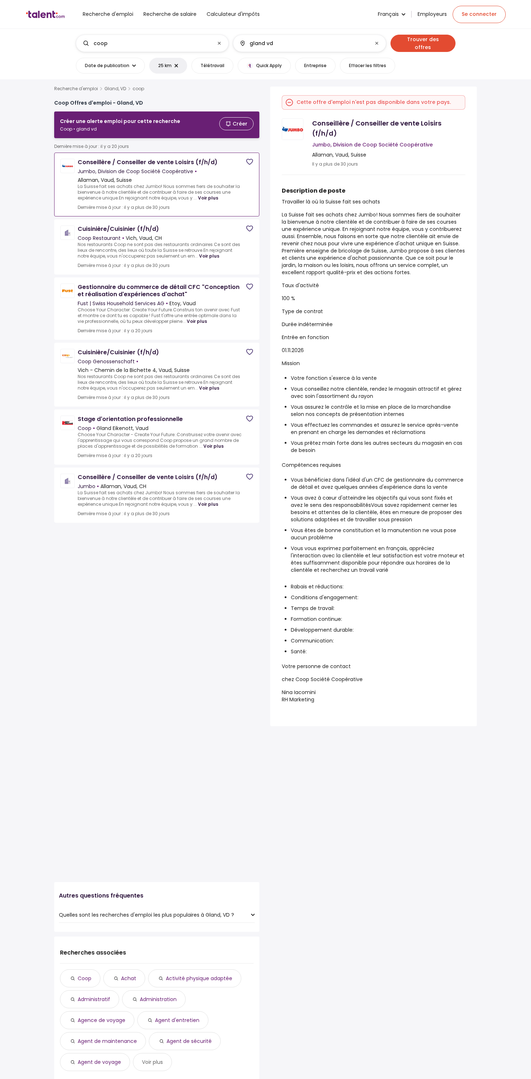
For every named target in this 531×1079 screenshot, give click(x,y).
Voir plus (208, 198)
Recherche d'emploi (76, 89)
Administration (158, 999)
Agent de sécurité (189, 1041)
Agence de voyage (101, 1020)
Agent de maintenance (107, 1041)
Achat (128, 978)
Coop (84, 978)
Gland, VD (115, 89)
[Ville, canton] (303, 43)
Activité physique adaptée (199, 978)
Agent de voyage (99, 1062)
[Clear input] (219, 43)
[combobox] (152, 43)
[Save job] (249, 162)
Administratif (94, 999)
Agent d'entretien (177, 1020)
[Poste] (146, 43)
